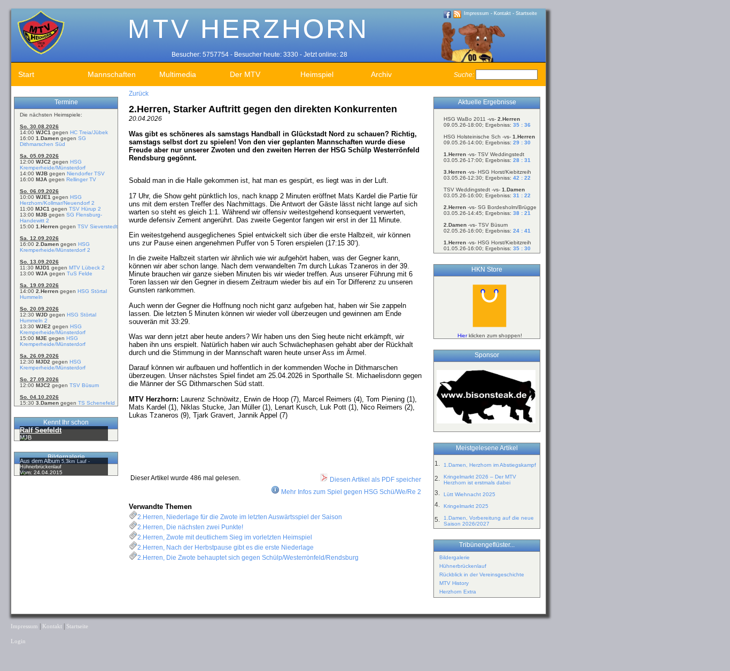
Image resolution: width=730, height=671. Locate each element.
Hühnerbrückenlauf (462, 566)
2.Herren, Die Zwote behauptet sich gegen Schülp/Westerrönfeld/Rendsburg (248, 557)
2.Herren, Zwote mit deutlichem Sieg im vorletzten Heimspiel (224, 537)
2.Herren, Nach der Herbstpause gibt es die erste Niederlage (225, 547)
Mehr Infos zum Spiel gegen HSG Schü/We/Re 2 (351, 492)
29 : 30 (522, 142)
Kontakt (502, 13)
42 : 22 (522, 178)
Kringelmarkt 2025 (466, 506)
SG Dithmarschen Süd (53, 141)
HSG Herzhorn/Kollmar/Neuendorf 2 (57, 200)
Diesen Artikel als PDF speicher (374, 479)
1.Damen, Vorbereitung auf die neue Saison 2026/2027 (489, 521)
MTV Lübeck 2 (87, 268)
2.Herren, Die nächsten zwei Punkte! (190, 527)
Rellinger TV (81, 179)
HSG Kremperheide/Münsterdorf (53, 165)
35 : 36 (522, 125)
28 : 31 (522, 160)
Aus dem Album (40, 461)
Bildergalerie (454, 557)
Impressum (476, 13)
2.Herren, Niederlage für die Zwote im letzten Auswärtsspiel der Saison (239, 517)
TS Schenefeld (96, 403)
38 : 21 (522, 213)
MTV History (454, 583)
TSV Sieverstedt (97, 226)
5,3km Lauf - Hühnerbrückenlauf (55, 464)
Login (18, 641)
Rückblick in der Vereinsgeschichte (481, 574)
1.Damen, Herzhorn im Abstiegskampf (490, 465)
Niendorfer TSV (86, 173)
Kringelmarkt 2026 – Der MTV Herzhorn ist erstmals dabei (480, 479)
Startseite (526, 13)
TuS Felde (79, 273)
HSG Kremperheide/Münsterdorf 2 (55, 247)
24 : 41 (522, 231)
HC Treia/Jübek (89, 132)
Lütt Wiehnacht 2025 (469, 494)
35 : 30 (522, 248)
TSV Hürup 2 (85, 209)
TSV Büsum (84, 385)
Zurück (139, 93)
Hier (462, 335)
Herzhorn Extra (457, 592)
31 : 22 (522, 195)
